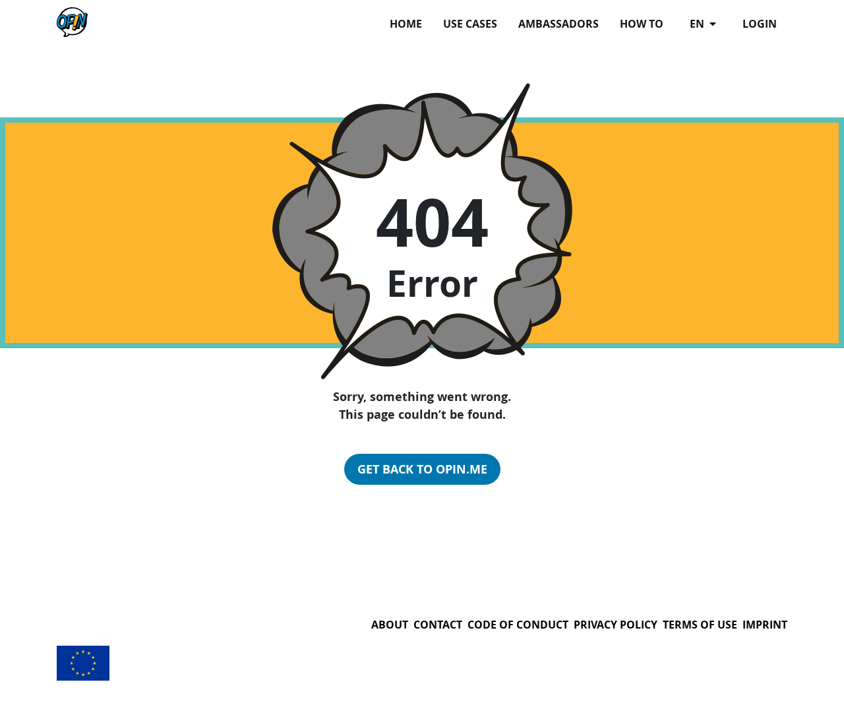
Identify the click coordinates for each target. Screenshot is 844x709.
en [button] (698, 23)
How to (641, 23)
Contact (437, 624)
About (389, 624)
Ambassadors (558, 23)
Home (406, 23)
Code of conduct (517, 624)
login (759, 23)
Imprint (764, 624)
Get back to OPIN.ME (422, 469)
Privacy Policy (615, 624)
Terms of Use (700, 624)
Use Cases (470, 23)
